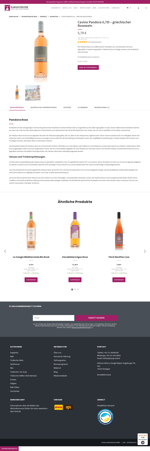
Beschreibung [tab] (17, 107)
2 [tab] (75, 289)
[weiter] (144, 251)
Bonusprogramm (61, 364)
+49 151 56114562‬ (113, 355)
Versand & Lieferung (62, 356)
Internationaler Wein (29, 16)
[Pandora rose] (17, 93)
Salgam (13, 383)
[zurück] (5, 251)
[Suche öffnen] (146, 8)
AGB (124, 442)
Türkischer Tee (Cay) (18, 372)
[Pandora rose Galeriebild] (33, 93)
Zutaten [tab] (67, 107)
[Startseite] (16, 8)
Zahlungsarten (60, 360)
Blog (56, 372)
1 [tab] (72, 289)
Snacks (13, 379)
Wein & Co (66, 8)
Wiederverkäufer (60, 376)
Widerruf (57, 368)
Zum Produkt (31, 280)
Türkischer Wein (16, 360)
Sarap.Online (13, 16)
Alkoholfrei (103, 8)
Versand (32, 270)
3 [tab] (77, 289)
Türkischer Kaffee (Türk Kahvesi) (23, 376)
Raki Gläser (14, 387)
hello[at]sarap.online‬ (111, 358)
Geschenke (14, 391)
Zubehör (115, 8)
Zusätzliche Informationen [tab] (44, 107)
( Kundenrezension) (94, 42)
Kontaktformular (104, 375)
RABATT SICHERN (96, 318)
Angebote (55, 8)
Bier (94, 8)
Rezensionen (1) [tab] (101, 107)
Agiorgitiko (54, 16)
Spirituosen (85, 8)
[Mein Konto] (138, 8)
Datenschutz (131, 442)
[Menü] (146, 434)
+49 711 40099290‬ (111, 352)
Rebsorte (43, 16)
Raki (76, 8)
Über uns (57, 352)
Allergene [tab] (83, 107)
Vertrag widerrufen (9, 449)
